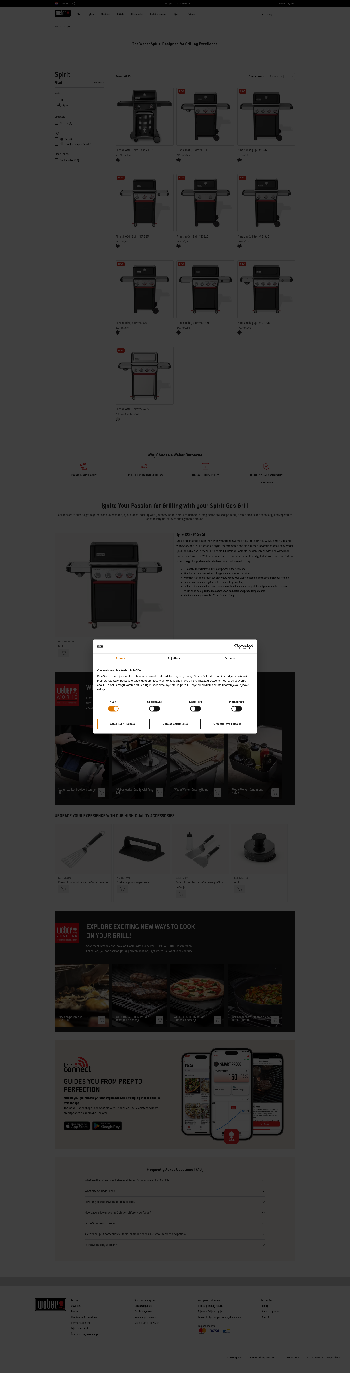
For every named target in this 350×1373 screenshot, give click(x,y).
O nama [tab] (230, 658)
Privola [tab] (120, 658)
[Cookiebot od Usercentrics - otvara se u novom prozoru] (237, 646)
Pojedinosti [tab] (175, 658)
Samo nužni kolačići (122, 723)
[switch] (154, 709)
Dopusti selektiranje (175, 723)
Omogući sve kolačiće (227, 723)
